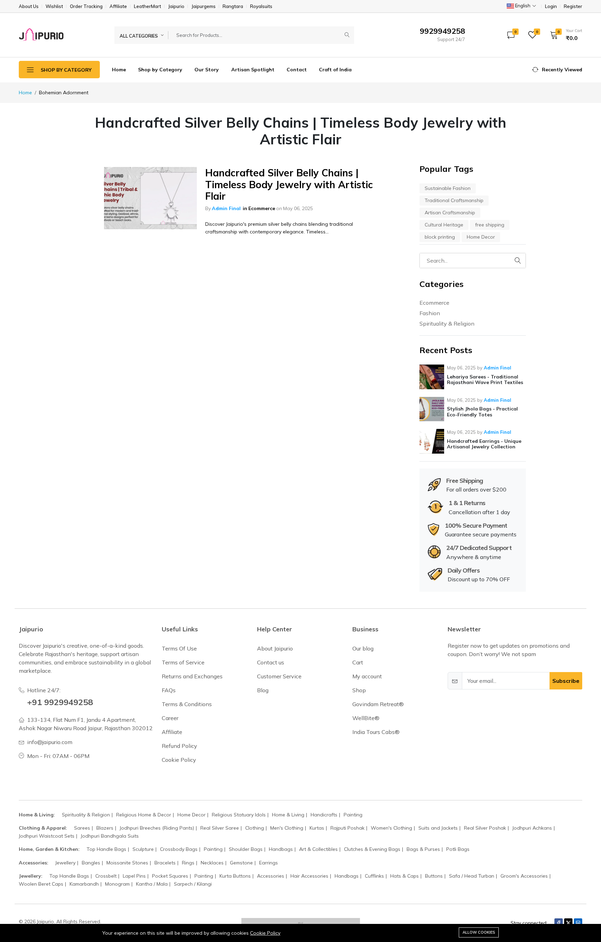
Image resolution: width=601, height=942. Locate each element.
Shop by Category (160, 69)
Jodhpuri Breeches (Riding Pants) (157, 828)
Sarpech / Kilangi (193, 884)
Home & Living (288, 815)
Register (573, 6)
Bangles (91, 863)
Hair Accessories (309, 876)
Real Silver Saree (219, 828)
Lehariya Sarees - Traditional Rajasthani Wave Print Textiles (485, 380)
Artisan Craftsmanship (450, 212)
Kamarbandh (84, 884)
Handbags (281, 849)
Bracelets (165, 863)
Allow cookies (479, 932)
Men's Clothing (286, 828)
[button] (563, 35)
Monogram (117, 884)
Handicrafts (324, 815)
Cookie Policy (265, 933)
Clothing (254, 828)
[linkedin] (578, 922)
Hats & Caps (404, 876)
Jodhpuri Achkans (532, 828)
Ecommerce (261, 208)
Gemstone (241, 863)
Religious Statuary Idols (239, 815)
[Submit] (347, 35)
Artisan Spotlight (252, 69)
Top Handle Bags (106, 849)
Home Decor (481, 237)
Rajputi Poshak (347, 828)
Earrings (268, 863)
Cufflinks (374, 876)
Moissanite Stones (127, 863)
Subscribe (565, 680)
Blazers (104, 828)
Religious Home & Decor (143, 815)
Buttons (434, 876)
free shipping (489, 225)
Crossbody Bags (179, 849)
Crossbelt (106, 876)
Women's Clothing (391, 828)
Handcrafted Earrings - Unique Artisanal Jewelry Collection (484, 444)
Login (551, 6)
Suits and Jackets (438, 828)
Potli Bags (458, 849)
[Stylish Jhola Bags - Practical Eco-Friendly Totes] (431, 409)
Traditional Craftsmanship (454, 200)
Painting (353, 815)
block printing (440, 237)
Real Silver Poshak (485, 828)
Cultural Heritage (444, 225)
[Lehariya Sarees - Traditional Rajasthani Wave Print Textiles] (431, 377)
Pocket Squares (170, 876)
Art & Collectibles (318, 849)
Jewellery (65, 863)
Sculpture (143, 849)
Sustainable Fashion (448, 188)
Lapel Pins (134, 876)
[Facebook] (558, 922)
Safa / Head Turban (471, 876)
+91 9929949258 (60, 702)
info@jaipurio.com (49, 742)
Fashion (429, 313)
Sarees (82, 828)
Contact (297, 69)
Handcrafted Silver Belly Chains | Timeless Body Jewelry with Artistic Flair (289, 184)
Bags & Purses (423, 849)
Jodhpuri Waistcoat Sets (46, 836)
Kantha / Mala (152, 884)
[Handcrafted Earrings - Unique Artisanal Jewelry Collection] (431, 441)
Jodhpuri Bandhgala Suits (110, 836)
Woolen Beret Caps (41, 884)
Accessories (270, 876)
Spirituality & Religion (446, 323)
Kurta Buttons (235, 876)
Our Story (206, 69)
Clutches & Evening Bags (372, 849)
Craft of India (335, 69)
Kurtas (317, 828)
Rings (188, 863)
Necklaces (212, 863)
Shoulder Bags (246, 849)
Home (119, 69)
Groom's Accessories (524, 876)
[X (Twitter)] (568, 922)
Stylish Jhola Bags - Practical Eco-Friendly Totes (482, 412)
